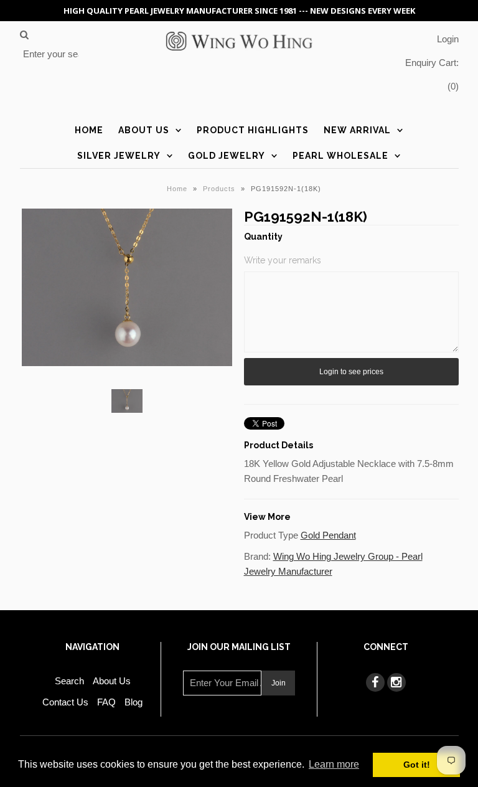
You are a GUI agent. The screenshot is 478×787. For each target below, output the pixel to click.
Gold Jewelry (226, 156)
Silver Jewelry (119, 156)
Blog (133, 702)
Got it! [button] (416, 765)
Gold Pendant (328, 535)
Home (89, 130)
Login (448, 39)
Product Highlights (253, 130)
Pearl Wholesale (340, 156)
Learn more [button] (334, 764)
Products (219, 188)
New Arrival (357, 130)
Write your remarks (282, 260)
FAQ (106, 702)
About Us (143, 130)
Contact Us (65, 702)
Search (69, 681)
